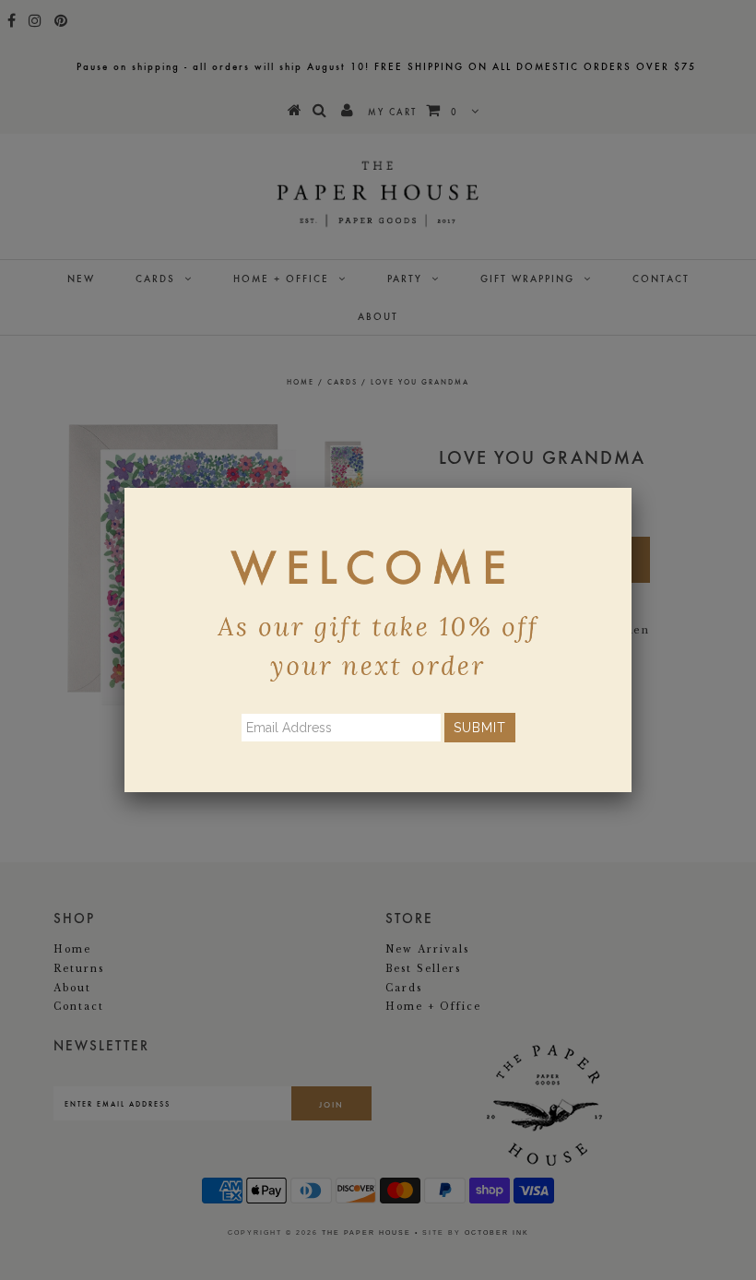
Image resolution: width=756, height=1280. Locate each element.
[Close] (631, 487)
